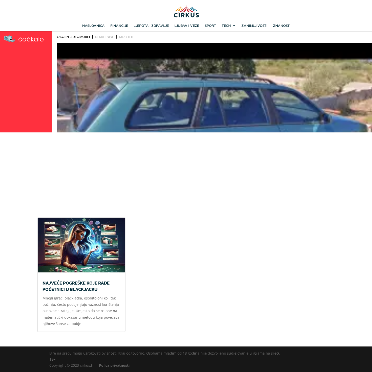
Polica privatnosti (114, 365)
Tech (226, 26)
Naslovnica (93, 26)
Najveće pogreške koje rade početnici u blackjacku (76, 286)
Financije (119, 26)
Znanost (281, 26)
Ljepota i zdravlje (151, 26)
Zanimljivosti (254, 26)
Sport (210, 26)
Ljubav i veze (186, 26)
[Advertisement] (186, 172)
